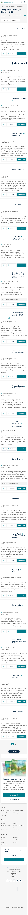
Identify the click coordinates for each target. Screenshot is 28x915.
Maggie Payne (17, 170)
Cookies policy (17, 840)
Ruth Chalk (16, 640)
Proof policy (4, 829)
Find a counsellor (6, 810)
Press (14, 842)
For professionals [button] (6, 820)
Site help (15, 813)
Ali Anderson (17, 499)
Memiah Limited (19, 907)
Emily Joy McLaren (19, 98)
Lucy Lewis (16, 676)
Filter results (14, 751)
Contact (3, 840)
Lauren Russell (17, 313)
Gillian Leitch (17, 351)
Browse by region (10, 6)
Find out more (14, 800)
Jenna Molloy (17, 605)
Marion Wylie (17, 534)
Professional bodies (18, 825)
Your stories (4, 813)
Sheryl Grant (17, 459)
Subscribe (14, 795)
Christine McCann (18, 273)
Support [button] (3, 807)
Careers (16, 837)
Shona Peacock (18, 29)
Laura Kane (16, 237)
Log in (15, 823)
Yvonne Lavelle (17, 133)
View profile (21, 53)
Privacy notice (5, 844)
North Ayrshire (19, 6)
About (3, 837)
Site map (3, 815)
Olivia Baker (16, 205)
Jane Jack (16, 570)
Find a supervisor (6, 825)
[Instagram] (10, 881)
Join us (3, 823)
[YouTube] (17, 881)
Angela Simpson (18, 386)
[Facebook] (7, 881)
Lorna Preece (17, 712)
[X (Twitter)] (14, 881)
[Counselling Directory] (8, 2)
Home (2, 6)
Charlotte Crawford (19, 63)
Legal (2, 842)
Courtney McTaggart (16, 422)
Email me (11, 54)
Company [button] (4, 834)
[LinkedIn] (20, 881)
